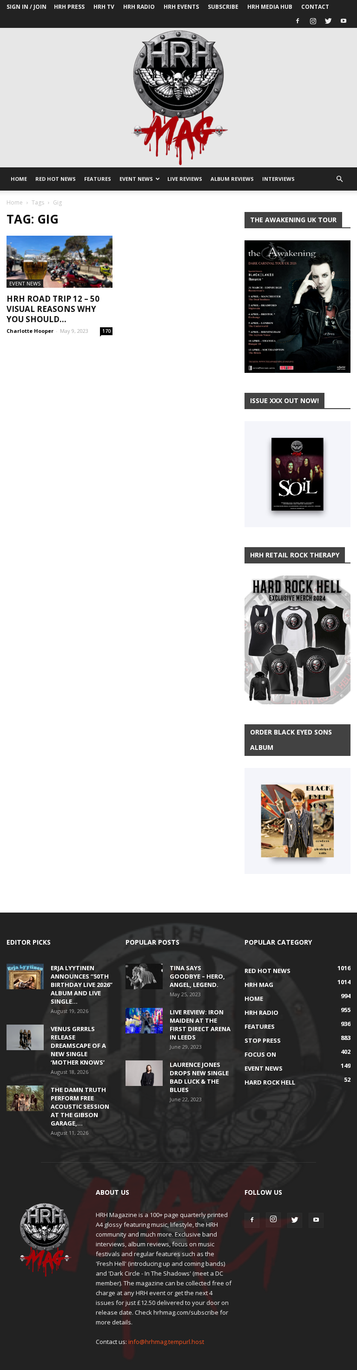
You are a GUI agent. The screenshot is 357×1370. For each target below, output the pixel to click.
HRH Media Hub (269, 7)
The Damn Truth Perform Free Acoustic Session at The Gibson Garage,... (80, 1106)
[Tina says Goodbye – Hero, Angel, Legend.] (144, 976)
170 (106, 331)
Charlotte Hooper (30, 330)
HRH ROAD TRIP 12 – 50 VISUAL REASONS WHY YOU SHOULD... (53, 308)
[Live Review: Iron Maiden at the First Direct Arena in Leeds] (144, 1020)
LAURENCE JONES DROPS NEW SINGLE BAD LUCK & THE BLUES (199, 1077)
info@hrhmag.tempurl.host (166, 1341)
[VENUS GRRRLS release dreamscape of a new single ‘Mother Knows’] (25, 1037)
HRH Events (181, 7)
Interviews (278, 178)
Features (97, 178)
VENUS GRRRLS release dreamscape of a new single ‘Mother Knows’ (78, 1045)
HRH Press (69, 7)
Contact (315, 7)
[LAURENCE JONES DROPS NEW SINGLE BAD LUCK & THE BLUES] (144, 1073)
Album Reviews (232, 178)
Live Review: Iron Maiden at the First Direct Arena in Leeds (200, 1024)
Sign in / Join (26, 7)
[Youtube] (343, 21)
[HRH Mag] (178, 97)
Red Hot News (55, 178)
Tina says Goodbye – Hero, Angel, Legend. (197, 976)
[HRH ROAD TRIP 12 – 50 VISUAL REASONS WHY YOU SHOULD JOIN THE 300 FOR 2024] (59, 262)
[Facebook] (297, 21)
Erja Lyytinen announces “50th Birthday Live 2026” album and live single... (81, 985)
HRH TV (103, 7)
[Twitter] (328, 21)
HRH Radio (139, 7)
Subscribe (223, 7)
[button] (339, 179)
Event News (136, 178)
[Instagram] (313, 21)
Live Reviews (184, 178)
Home (19, 178)
